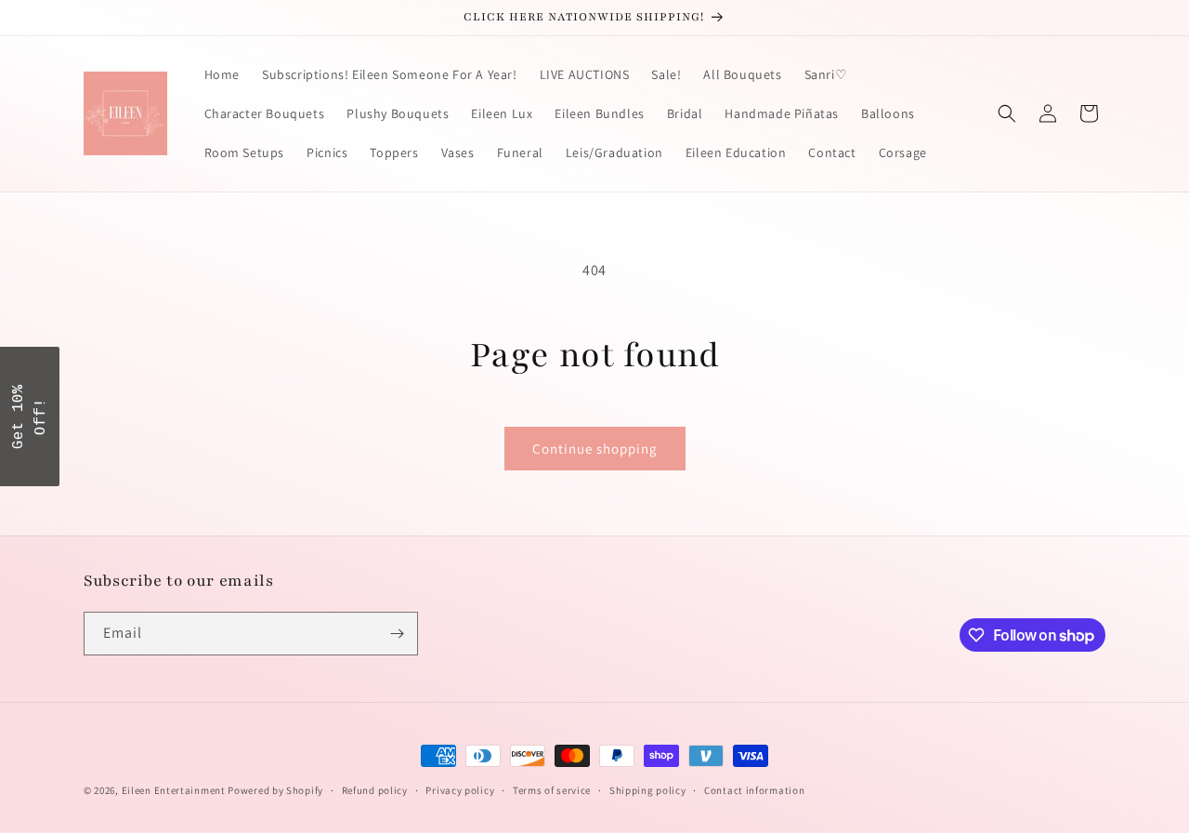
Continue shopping (595, 448)
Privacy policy (459, 790)
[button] (1006, 113)
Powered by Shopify (275, 790)
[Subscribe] (396, 633)
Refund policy (375, 790)
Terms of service (552, 790)
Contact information (754, 790)
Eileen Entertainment (175, 790)
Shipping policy (647, 790)
